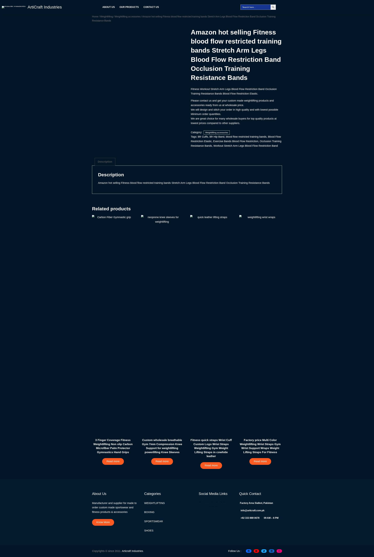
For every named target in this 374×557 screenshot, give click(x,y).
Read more (113, 461)
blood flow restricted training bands (246, 136)
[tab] (105, 162)
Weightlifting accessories (128, 16)
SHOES (148, 530)
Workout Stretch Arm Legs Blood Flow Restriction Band (245, 145)
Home (95, 16)
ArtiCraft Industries (45, 7)
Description (105, 161)
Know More (103, 522)
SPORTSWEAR (153, 521)
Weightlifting (106, 16)
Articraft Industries (132, 551)
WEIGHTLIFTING (154, 503)
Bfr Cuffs (203, 136)
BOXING (149, 512)
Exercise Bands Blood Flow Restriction (235, 141)
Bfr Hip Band (216, 136)
